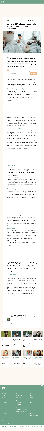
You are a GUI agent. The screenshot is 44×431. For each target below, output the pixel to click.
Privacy (31, 417)
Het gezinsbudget (19, 395)
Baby (31, 393)
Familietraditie (18, 404)
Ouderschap (4, 413)
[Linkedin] (11, 323)
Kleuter (31, 399)
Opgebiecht (18, 393)
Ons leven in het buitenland (21, 400)
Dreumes (31, 395)
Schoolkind (32, 400)
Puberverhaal (18, 402)
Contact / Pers (4, 397)
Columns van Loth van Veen (21, 411)
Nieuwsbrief (4, 399)
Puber (31, 402)
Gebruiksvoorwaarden (34, 415)
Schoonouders (18, 406)
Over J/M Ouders (5, 393)
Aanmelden (33, 73)
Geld (3, 415)
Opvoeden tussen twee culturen (21, 407)
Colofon (3, 395)
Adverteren (4, 400)
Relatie (3, 418)
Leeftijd (31, 392)
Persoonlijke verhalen (19, 19)
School (3, 420)
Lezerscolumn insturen (20, 413)
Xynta (42, 426)
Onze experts (4, 402)
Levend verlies (18, 399)
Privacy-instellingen (6, 423)
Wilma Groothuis (12, 19)
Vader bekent (18, 397)
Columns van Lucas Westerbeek (21, 409)
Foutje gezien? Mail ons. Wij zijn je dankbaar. (16, 311)
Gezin (3, 417)
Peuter (31, 397)
